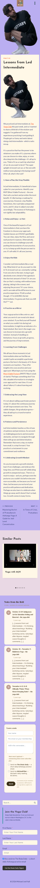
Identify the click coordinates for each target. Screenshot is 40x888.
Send (11, 784)
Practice (6, 58)
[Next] (34, 565)
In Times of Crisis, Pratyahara (30, 509)
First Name (7, 828)
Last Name (7, 838)
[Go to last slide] (6, 565)
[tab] (15, 587)
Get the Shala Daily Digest (14, 868)
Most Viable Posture (11, 374)
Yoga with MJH (13, 572)
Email (5, 848)
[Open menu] (34, 3)
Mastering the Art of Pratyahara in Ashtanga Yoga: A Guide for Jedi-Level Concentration (10, 515)
